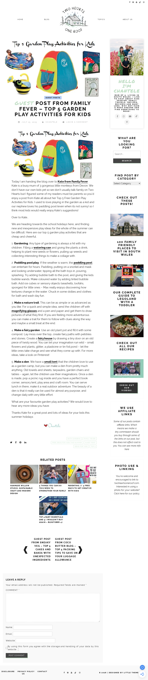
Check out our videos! (127, 387)
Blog (46, 19)
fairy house (45, 338)
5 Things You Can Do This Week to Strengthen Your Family (52, 488)
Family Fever (90, 438)
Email (9, 634)
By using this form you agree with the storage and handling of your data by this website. (53, 648)
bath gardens (74, 438)
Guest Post (90, 442)
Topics (101, 19)
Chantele (51, 122)
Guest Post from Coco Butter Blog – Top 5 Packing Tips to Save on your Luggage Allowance (66, 549)
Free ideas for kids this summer (67, 442)
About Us (128, 19)
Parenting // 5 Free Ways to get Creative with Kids (79, 488)
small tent (51, 361)
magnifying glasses (24, 311)
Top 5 (93, 446)
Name (9, 627)
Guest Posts (53, 98)
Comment (13, 590)
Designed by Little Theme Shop (127, 673)
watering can (42, 247)
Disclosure (8, 671)
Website (10, 640)
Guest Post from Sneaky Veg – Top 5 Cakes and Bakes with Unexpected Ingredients (41, 549)
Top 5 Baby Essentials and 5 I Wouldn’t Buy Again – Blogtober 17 (51, 519)
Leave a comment (77, 122)
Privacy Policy (26, 671)
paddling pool (83, 262)
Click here (119, 493)
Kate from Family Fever (73, 181)
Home (20, 19)
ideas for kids (81, 446)
